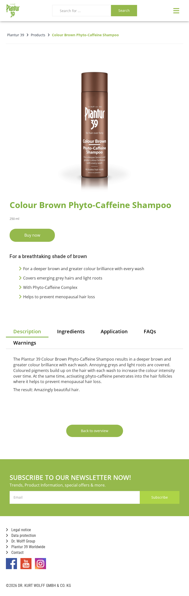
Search (124, 10)
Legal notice (20, 529)
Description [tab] (27, 331)
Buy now (32, 235)
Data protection (23, 535)
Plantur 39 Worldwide (27, 546)
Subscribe (159, 497)
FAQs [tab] (150, 331)
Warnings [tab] (24, 342)
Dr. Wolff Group (22, 541)
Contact (17, 552)
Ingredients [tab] (71, 331)
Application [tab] (114, 331)
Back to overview (94, 430)
